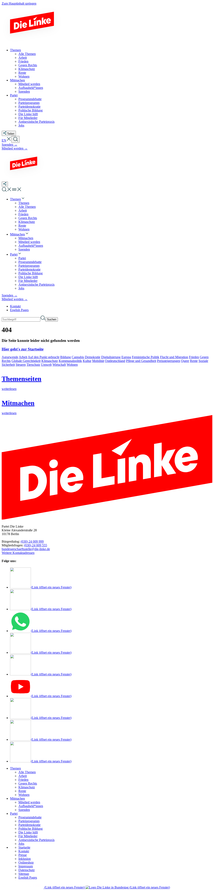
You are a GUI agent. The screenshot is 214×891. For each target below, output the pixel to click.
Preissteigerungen (168, 361)
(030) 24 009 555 (35, 545)
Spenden (24, 810)
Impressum (25, 866)
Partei (14, 813)
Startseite (24, 847)
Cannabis (78, 357)
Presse (22, 855)
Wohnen (72, 364)
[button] (8, 140)
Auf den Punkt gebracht (43, 357)
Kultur (87, 361)
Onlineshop (26, 862)
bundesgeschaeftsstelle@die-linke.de (26, 549)
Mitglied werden (29, 802)
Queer (185, 361)
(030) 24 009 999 (32, 541)
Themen (15, 768)
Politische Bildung (30, 828)
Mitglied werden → (15, 148)
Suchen (51, 319)
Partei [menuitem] (14, 95)
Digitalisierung (111, 357)
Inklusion (24, 858)
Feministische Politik (145, 357)
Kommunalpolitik (70, 361)
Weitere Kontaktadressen (18, 553)
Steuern (21, 364)
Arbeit (23, 357)
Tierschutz (33, 364)
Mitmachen (17, 798)
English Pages (19, 310)
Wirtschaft (59, 364)
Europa (126, 357)
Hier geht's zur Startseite (22, 349)
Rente (194, 361)
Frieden (194, 357)
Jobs (21, 843)
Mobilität (98, 361)
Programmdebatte (30, 817)
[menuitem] (17, 199)
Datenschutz (26, 870)
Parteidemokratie (29, 825)
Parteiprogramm (28, 821)
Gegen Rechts (27, 783)
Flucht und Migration (174, 357)
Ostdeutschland (115, 361)
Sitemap (23, 874)
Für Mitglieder (27, 836)
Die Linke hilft (28, 832)
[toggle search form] (15, 139)
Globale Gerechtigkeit (26, 361)
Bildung (65, 357)
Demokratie (92, 357)
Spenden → (9, 144)
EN (4, 140)
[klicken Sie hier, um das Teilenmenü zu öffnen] (5, 184)
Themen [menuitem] (15, 50)
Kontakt (15, 306)
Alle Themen (27, 772)
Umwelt (46, 364)
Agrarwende (10, 357)
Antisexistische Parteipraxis (36, 840)
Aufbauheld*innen (30, 806)
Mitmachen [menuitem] (17, 80)
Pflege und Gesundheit (141, 361)
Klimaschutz (49, 361)
